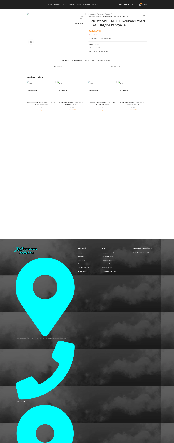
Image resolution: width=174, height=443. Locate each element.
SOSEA (108, 14)
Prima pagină (93, 14)
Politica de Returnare (109, 271)
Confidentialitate (107, 256)
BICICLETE (101, 14)
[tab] (72, 60)
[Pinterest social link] (99, 51)
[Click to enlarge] (31, 41)
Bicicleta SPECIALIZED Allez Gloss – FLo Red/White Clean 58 (132, 104)
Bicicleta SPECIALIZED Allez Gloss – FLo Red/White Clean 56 (102, 104)
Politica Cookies (107, 260)
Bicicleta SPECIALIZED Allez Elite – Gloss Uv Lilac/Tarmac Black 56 (41, 104)
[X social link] (96, 51)
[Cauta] (132, 5)
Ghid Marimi (82, 271)
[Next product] (146, 15)
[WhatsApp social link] (104, 51)
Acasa (80, 253)
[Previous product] (142, 15)
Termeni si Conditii (108, 253)
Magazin (81, 256)
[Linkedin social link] (102, 51)
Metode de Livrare (107, 267)
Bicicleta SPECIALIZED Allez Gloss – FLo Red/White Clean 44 (71, 104)
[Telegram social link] (107, 51)
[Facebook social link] (94, 51)
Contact (80, 264)
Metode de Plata (107, 264)
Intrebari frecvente (84, 267)
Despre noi (81, 260)
